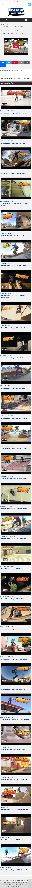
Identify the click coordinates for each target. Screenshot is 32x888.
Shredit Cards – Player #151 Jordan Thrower (14, 31)
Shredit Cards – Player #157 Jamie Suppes (14, 265)
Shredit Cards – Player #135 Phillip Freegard (15, 719)
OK (23, 886)
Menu (7, 20)
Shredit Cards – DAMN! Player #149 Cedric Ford (15, 448)
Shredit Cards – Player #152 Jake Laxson (13, 388)
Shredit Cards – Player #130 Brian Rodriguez (15, 809)
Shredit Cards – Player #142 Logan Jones (13, 538)
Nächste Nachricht (23, 78)
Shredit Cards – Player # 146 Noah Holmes (14, 508)
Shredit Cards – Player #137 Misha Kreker (14, 659)
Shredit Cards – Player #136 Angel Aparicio (14, 689)
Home (2, 24)
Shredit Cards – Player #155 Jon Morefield (14, 328)
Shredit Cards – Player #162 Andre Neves (14, 113)
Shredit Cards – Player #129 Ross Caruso (13, 840)
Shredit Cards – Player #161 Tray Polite (13, 143)
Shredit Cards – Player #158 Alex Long (13, 235)
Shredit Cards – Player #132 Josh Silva (13, 749)
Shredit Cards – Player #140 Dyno (11, 569)
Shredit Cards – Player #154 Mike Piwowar (14, 358)
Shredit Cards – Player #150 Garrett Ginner (14, 418)
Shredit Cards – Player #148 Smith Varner (14, 478)
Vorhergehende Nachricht (9, 78)
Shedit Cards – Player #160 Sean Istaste (13, 173)
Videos (7, 24)
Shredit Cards (18, 70)
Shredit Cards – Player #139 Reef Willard (13, 599)
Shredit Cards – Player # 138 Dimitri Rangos (14, 629)
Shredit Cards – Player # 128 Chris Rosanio (14, 870)
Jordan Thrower (8, 70)
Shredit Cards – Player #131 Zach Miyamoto (14, 779)
